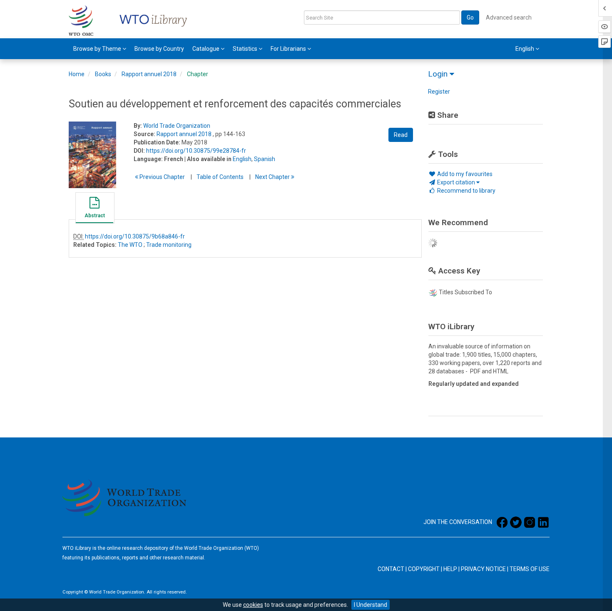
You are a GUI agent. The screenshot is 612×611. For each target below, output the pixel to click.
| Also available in (207, 159)
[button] (94, 209)
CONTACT (391, 569)
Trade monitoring (169, 244)
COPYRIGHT (424, 569)
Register (439, 91)
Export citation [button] (456, 182)
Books (103, 74)
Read (401, 135)
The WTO (130, 244)
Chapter (197, 74)
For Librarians (289, 48)
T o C (220, 177)
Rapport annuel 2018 (149, 74)
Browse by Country (159, 48)
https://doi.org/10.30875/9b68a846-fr (135, 236)
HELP (450, 569)
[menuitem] (99, 48)
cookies (253, 604)
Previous (161, 177)
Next (273, 177)
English (242, 159)
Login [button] (439, 74)
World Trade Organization (176, 125)
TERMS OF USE (530, 569)
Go (470, 17)
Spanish (264, 159)
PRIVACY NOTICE (483, 569)
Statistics (246, 48)
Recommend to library (465, 190)
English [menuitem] (525, 48)
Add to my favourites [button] (464, 174)
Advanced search (509, 17)
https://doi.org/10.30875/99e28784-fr (196, 150)
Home (77, 74)
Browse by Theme (97, 48)
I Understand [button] (370, 604)
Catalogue (206, 48)
